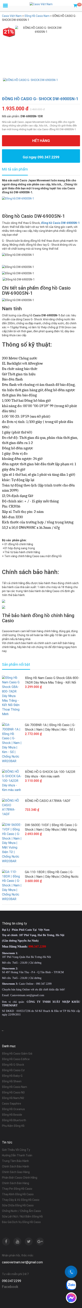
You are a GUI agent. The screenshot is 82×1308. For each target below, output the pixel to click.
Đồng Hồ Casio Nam (14, 1086)
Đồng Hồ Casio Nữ (13, 1092)
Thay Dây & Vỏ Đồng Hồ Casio (20, 1199)
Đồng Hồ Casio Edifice (16, 1059)
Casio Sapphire (11, 1103)
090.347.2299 (11, 1281)
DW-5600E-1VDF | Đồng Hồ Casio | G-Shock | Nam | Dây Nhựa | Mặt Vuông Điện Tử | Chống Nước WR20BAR (51, 827)
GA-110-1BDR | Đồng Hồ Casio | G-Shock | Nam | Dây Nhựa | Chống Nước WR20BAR (52, 874)
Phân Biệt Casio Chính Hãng (19, 1177)
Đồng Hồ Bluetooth (14, 1120)
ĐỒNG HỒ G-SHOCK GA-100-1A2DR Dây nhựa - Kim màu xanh (50, 774)
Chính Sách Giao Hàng (16, 1172)
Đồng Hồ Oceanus (13, 1109)
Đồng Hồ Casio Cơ (13, 1070)
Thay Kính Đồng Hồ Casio (18, 1194)
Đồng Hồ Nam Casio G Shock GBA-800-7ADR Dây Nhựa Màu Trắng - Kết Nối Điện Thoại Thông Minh (52, 680)
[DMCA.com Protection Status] (3, 1030)
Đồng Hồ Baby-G (12, 1075)
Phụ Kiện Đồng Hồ (13, 1125)
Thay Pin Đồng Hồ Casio (17, 1188)
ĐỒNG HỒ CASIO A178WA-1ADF (47, 801)
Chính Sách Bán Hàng (15, 1183)
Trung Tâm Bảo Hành (15, 1161)
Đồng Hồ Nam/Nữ (13, 1098)
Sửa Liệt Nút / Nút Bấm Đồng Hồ (22, 1216)
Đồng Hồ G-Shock (13, 1064)
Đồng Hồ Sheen (11, 1081)
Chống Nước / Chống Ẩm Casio (21, 1211)
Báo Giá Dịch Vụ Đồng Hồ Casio (21, 1222)
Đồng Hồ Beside (12, 1114)
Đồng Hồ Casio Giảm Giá (17, 1053)
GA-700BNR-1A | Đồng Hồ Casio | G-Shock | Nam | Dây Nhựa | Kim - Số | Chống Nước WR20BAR (50, 727)
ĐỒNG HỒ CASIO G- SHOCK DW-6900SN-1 (40, 98)
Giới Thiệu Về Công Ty (16, 1149)
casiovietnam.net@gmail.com (22, 1262)
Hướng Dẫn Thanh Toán (17, 1155)
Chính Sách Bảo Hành (15, 1166)
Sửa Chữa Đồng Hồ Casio (18, 1205)
